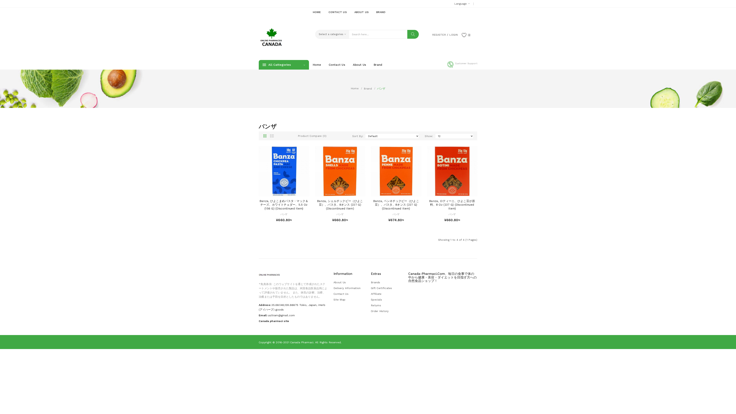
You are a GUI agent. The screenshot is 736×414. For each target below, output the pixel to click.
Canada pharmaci (301, 342)
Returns (376, 305)
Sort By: (357, 136)
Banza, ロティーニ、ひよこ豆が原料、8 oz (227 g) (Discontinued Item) (452, 204)
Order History (380, 311)
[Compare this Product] (295, 192)
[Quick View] (280, 192)
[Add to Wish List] (287, 192)
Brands (375, 282)
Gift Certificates (381, 288)
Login (453, 34)
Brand (368, 88)
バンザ (381, 88)
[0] (464, 35)
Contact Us (341, 293)
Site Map (339, 299)
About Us (340, 282)
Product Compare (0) (312, 135)
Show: (429, 136)
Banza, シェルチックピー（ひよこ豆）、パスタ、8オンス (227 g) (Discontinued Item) (340, 204)
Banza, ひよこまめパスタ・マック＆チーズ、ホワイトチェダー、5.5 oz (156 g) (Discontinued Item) (284, 204)
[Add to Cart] (273, 192)
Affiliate (376, 293)
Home (355, 88)
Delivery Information (347, 288)
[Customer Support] (462, 66)
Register (439, 34)
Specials (376, 299)
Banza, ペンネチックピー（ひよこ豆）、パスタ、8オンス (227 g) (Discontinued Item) (396, 204)
